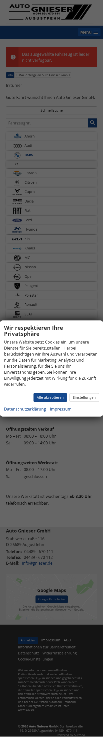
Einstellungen (84, 397)
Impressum (61, 409)
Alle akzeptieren (50, 397)
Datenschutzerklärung (25, 409)
